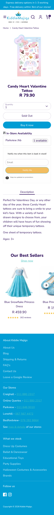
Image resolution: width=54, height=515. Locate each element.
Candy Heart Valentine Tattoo (25, 28)
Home (6, 28)
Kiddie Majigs (26, 506)
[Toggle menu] (4, 17)
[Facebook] (5, 494)
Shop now (27, 261)
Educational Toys (13, 458)
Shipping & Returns (15, 359)
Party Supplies (12, 464)
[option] (27, 56)
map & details (16, 427)
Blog (6, 353)
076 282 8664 (30, 420)
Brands (7, 475)
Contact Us (9, 371)
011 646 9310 (26, 407)
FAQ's (6, 365)
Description (27, 192)
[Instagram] (10, 494)
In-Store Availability (19, 133)
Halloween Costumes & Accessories (25, 470)
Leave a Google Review (17, 377)
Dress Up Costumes (15, 446)
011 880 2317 (26, 394)
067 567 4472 (24, 414)
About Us (9, 347)
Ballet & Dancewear (15, 452)
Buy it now (27, 125)
